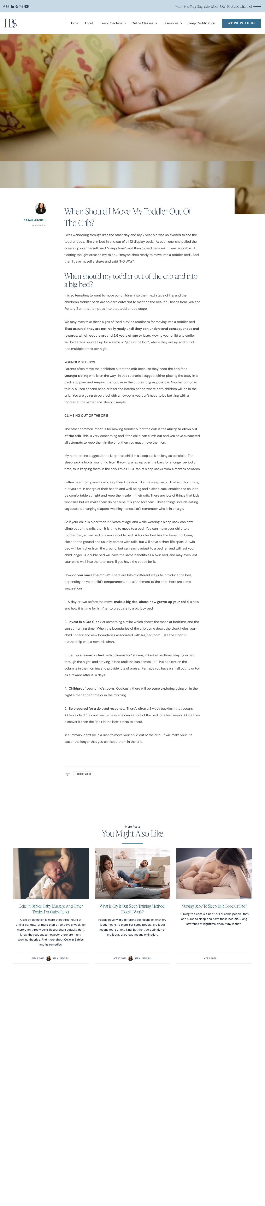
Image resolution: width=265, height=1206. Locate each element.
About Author (39, 225)
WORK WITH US (242, 23)
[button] (111, 23)
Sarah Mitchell (61, 958)
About (88, 23)
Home (74, 23)
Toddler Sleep (83, 773)
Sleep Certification (201, 23)
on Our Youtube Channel (213, 6)
